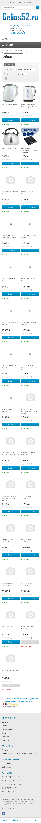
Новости (5, 726)
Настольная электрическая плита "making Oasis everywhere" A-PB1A (29, 150)
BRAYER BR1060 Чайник (10, 670)
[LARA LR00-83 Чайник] (11, 137)
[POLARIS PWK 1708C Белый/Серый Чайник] (30, 93)
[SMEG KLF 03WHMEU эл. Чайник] (11, 310)
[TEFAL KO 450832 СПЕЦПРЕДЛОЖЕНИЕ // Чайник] (30, 354)
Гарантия (5, 750)
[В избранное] (18, 124)
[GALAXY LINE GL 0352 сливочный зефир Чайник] (11, 484)
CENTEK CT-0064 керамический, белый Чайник (29, 411)
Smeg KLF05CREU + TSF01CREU (8, 584)
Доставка (5, 737)
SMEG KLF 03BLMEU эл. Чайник (29, 236)
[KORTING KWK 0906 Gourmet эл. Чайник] (11, 224)
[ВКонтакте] (3, 813)
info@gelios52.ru (11, 791)
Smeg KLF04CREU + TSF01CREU (8, 541)
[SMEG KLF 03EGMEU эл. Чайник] (11, 267)
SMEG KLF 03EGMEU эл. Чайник (10, 280)
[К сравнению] (15, 124)
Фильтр (10, 65)
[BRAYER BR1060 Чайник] (11, 658)
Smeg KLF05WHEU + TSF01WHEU (28, 584)
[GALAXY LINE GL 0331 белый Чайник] (30, 441)
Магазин (5, 722)
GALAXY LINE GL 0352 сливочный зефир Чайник (9, 498)
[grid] (6, 78)
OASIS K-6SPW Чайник (9, 105)
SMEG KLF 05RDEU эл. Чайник (9, 367)
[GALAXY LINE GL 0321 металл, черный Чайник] (11, 441)
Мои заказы (6, 763)
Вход (14, 2)
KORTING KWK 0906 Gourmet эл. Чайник (9, 236)
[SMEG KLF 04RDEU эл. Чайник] (30, 310)
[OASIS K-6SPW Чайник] (11, 93)
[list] (9, 78)
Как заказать (7, 729)
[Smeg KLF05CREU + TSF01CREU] (11, 571)
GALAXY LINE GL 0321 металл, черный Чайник (10, 454)
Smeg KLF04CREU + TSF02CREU (27, 541)
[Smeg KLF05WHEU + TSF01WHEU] (30, 571)
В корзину (11, 120)
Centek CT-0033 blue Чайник (28, 193)
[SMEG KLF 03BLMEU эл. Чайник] (30, 224)
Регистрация (26, 2)
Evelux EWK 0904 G (8, 627)
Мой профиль (7, 767)
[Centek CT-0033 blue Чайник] (30, 180)
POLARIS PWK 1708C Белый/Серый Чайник (29, 106)
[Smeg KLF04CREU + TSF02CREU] (30, 528)
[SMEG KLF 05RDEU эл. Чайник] (11, 354)
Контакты (5, 740)
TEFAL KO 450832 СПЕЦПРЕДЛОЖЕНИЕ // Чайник (29, 368)
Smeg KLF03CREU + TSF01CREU (27, 497)
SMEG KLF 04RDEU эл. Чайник (28, 323)
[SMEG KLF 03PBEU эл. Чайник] (30, 267)
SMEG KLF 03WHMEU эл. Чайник (10, 323)
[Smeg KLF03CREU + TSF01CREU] (30, 484)
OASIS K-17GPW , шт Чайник (9, 410)
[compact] (13, 78)
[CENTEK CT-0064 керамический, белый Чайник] (30, 397)
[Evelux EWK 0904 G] (11, 615)
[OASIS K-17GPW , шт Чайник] (11, 397)
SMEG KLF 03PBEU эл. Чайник (28, 280)
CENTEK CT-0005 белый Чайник (10, 193)
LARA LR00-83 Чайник (9, 148)
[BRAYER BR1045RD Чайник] (30, 615)
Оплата (5, 733)
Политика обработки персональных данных (19, 754)
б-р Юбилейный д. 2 (17, 33)
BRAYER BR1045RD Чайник (27, 628)
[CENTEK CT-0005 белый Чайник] (11, 180)
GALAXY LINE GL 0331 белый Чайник (28, 454)
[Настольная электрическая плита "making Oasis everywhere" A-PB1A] (30, 137)
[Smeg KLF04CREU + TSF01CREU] (11, 528)
